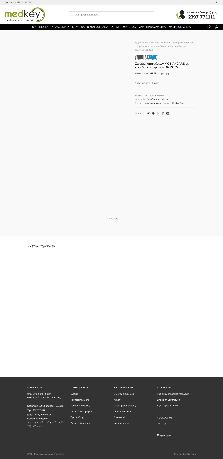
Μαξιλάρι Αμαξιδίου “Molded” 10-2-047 (175, 298)
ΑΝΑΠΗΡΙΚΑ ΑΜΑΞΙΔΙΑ (152, 27)
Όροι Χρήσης (77, 417)
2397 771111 (28, 2)
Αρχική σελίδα (141, 42)
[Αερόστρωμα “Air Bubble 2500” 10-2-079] (46, 331)
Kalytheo (191, 454)
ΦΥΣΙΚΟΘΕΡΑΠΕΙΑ (180, 27)
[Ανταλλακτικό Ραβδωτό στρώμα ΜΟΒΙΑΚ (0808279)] (90, 331)
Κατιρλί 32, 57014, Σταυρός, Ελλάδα (45, 406)
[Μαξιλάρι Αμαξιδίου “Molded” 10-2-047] (176, 274)
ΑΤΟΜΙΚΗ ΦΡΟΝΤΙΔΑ (124, 27)
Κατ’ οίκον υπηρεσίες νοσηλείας (173, 394)
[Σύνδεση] (216, 27)
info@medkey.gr (43, 414)
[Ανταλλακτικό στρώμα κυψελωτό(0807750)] (133, 331)
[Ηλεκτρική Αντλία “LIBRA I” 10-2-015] (133, 274)
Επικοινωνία (120, 417)
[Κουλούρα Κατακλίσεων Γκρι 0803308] (176, 331)
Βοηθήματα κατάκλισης (183, 42)
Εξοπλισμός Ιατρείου (167, 405)
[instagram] (165, 424)
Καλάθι (117, 399)
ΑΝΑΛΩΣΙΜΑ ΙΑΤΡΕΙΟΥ (65, 27)
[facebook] (159, 424)
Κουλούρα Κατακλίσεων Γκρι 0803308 (175, 355)
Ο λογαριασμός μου (124, 394)
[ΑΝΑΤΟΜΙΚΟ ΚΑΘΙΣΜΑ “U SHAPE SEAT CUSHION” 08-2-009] (46, 274)
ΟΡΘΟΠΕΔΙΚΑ (40, 27)
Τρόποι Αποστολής (80, 405)
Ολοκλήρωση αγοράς (125, 405)
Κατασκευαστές (122, 423)
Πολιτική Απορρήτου (81, 423)
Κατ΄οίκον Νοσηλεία (160, 42)
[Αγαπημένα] (209, 27)
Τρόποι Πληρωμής (80, 399)
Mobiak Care (178, 103)
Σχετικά (74, 394)
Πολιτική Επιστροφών (81, 411)
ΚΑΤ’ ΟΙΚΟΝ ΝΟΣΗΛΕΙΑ (94, 27)
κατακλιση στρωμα (152, 103)
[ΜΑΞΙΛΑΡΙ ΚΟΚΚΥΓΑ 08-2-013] (90, 274)
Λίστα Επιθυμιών (122, 411)
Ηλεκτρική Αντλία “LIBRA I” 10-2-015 (131, 298)
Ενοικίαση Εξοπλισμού (168, 399)
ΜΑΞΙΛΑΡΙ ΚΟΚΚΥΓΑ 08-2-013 (85, 298)
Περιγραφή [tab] (112, 218)
